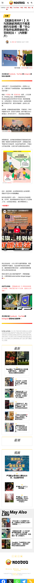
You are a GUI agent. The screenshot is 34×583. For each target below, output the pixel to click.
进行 (21, 338)
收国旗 (14, 335)
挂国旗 (10, 335)
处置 (21, 333)
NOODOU (14, 573)
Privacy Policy (17, 570)
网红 (11, 7)
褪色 (9, 338)
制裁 (9, 333)
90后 (21, 7)
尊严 (29, 333)
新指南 (25, 335)
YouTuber (16, 7)
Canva (30, 68)
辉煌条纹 (16, 338)
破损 (27, 336)
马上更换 (4, 340)
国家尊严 (13, 333)
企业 (27, 331)
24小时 (13, 331)
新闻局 (29, 335)
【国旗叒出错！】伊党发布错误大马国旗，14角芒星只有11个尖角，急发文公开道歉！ (16, 288)
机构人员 (7, 336)
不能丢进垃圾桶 (20, 331)
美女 (29, 7)
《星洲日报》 (17, 94)
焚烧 (24, 336)
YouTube (19, 74)
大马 (7, 7)
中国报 (8, 131)
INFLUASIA (15, 574)
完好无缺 (25, 333)
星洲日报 (9, 182)
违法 (24, 338)
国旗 (17, 333)
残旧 (12, 336)
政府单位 (19, 335)
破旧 (30, 336)
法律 (15, 336)
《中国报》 (8, 94)
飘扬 (30, 338)
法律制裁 (19, 336)
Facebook (12, 74)
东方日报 (24, 68)
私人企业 (4, 338)
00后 (25, 7)
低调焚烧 (4, 333)
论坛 (12, 338)
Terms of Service (24, 569)
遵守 (27, 338)
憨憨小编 (14, 42)
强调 (3, 335)
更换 (3, 336)
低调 (30, 331)
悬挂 (6, 335)
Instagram (27, 74)
